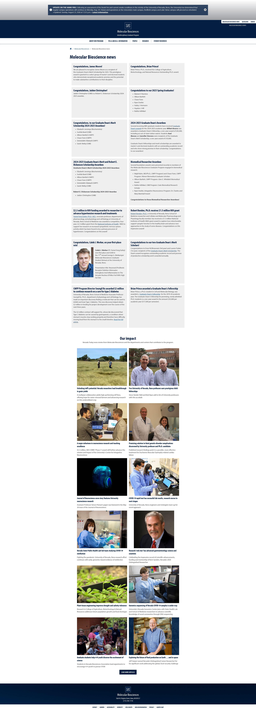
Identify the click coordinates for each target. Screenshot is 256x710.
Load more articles (128, 672)
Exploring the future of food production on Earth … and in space (153, 657)
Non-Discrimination (141, 707)
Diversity (120, 707)
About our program (96, 41)
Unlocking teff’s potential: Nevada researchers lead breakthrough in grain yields (101, 390)
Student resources (160, 41)
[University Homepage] (71, 49)
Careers (102, 707)
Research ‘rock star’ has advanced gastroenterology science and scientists (152, 552)
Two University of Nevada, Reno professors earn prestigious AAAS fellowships (153, 390)
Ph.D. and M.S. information (118, 41)
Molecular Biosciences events (237, 25)
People (134, 41)
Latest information (100, 12)
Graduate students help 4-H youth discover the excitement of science (100, 659)
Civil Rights (128, 707)
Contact (94, 707)
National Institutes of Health (108, 224)
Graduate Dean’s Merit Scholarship (164, 251)
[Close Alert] (205, 10)
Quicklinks (245, 22)
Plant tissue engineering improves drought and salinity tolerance (102, 605)
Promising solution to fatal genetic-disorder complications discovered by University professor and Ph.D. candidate (151, 445)
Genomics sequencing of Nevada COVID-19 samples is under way (153, 605)
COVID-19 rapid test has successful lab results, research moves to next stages (153, 500)
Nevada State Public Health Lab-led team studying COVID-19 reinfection (100, 552)
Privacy (151, 707)
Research (145, 41)
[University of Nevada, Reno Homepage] (128, 689)
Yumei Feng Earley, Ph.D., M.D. (84, 217)
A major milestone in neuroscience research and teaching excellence (98, 445)
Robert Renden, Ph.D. (139, 214)
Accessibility (110, 707)
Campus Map (160, 707)
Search (253, 22)
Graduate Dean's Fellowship (149, 294)
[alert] (128, 10)
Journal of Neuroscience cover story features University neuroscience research (97, 500)
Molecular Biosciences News (231, 22)
